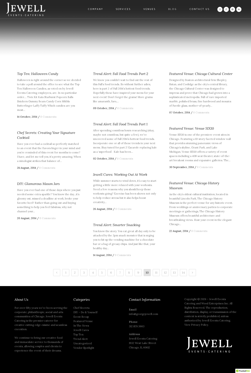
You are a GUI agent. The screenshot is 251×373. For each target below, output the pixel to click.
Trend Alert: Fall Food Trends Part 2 (120, 74)
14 (183, 272)
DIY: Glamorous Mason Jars (38, 184)
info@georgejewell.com (143, 314)
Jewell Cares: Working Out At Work (120, 174)
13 (174, 272)
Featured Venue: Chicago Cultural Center (201, 74)
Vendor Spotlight (83, 347)
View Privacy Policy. (196, 324)
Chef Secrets (81, 307)
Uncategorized (82, 343)
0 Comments (48, 116)
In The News (81, 325)
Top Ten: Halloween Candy (37, 74)
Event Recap (81, 316)
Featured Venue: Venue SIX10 (191, 128)
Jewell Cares (81, 330)
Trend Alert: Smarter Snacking (116, 225)
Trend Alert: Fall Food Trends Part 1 (120, 124)
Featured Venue (83, 321)
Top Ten (78, 334)
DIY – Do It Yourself (85, 312)
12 (165, 272)
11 (156, 272)
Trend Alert (80, 339)
